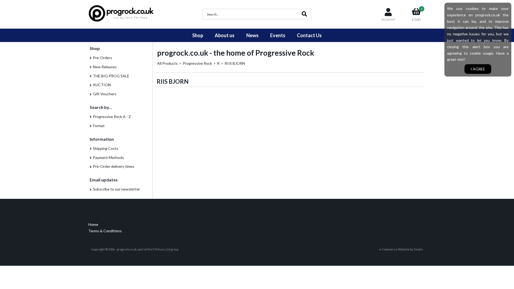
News (252, 35)
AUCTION (102, 84)
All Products (167, 63)
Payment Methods (108, 157)
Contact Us (309, 35)
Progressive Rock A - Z (112, 116)
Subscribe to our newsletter (116, 189)
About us (225, 35)
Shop (197, 35)
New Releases (105, 66)
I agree (478, 69)
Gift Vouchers (104, 94)
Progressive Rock (197, 63)
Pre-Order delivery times (113, 166)
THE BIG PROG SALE (111, 76)
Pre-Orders (102, 57)
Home (93, 224)
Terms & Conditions (105, 231)
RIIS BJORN (235, 63)
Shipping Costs (105, 148)
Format (99, 125)
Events (277, 35)
